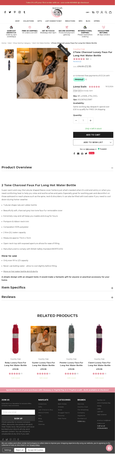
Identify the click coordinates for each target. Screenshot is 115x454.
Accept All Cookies (35, 450)
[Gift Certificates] (93, 12)
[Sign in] (102, 12)
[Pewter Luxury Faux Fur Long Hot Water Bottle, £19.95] (71, 338)
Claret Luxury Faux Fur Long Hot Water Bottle (99, 364)
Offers (97, 21)
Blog (88, 21)
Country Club (83, 407)
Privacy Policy (34, 445)
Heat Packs (62, 418)
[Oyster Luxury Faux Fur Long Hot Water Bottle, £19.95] (43, 338)
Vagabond (81, 415)
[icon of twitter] (10, 12)
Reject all (19, 450)
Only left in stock (93, 129)
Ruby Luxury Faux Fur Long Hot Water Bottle (15, 364)
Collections (28, 21)
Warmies (81, 404)
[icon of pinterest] (15, 12)
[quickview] (25, 330)
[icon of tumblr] (24, 12)
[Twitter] (86, 153)
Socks (60, 410)
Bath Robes (62, 404)
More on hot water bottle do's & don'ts (20, 271)
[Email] (78, 153)
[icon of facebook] (5, 12)
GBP (87, 12)
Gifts (39, 21)
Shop (17, 21)
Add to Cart (15, 349)
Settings (7, 450)
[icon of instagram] (19, 12)
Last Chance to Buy (53, 21)
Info (80, 21)
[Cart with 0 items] (110, 12)
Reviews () (77, 61)
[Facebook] (74, 153)
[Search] (106, 12)
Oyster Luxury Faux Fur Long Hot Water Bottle (43, 364)
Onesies (61, 407)
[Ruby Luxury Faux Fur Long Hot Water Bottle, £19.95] (15, 338)
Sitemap (41, 424)
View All (81, 421)
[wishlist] (97, 12)
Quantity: (77, 115)
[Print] (82, 153)
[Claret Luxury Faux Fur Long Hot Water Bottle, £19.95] (99, 338)
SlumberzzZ (82, 418)
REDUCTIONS (70, 21)
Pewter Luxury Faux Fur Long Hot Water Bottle (71, 364)
